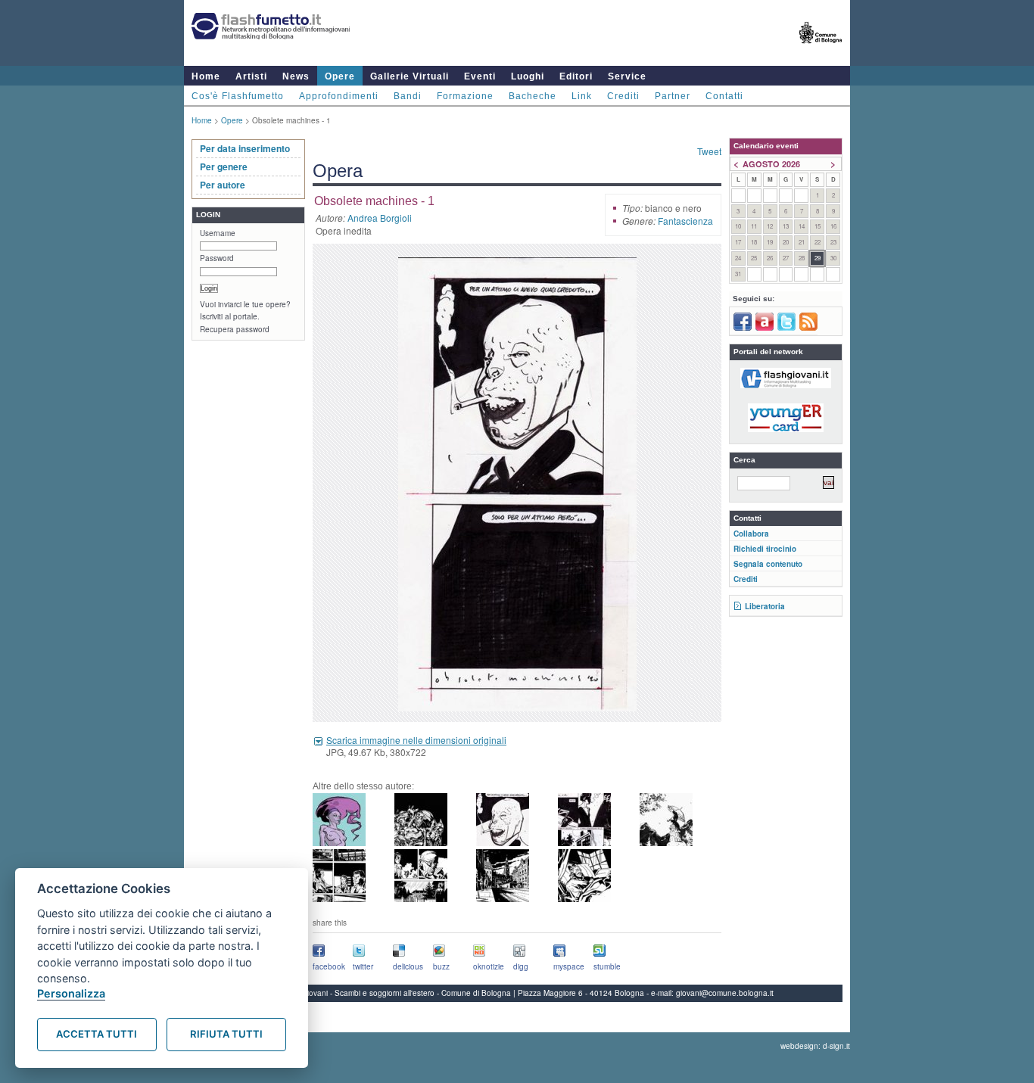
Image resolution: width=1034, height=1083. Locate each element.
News (296, 76)
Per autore (222, 184)
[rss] (808, 327)
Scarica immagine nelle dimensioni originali (416, 739)
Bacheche (532, 96)
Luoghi (527, 76)
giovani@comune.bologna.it (725, 993)
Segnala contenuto (767, 564)
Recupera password (234, 329)
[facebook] (742, 327)
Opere (340, 76)
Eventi (480, 76)
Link (582, 96)
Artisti (251, 76)
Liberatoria (765, 606)
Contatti (724, 96)
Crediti (623, 96)
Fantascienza (685, 220)
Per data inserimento (245, 148)
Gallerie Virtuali (409, 76)
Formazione (465, 96)
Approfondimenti (338, 96)
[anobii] (764, 327)
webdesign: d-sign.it (815, 1046)
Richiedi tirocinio (764, 548)
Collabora (751, 533)
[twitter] (786, 327)
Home (206, 76)
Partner (672, 96)
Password (217, 258)
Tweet (709, 151)
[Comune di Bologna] (820, 49)
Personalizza (71, 993)
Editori (576, 76)
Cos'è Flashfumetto (238, 96)
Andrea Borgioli (379, 217)
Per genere (224, 166)
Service (627, 76)
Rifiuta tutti (226, 1034)
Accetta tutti (96, 1034)
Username (217, 233)
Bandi (408, 96)
